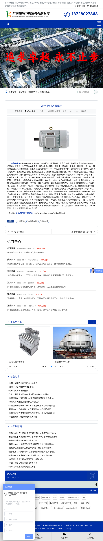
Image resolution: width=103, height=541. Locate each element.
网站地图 (81, 6)
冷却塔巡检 (46, 497)
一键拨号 (39, 537)
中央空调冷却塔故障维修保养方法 (23, 417)
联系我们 (94, 6)
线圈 (76, 503)
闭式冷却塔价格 (57, 508)
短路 (55, 497)
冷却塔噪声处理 (72, 508)
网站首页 (22, 92)
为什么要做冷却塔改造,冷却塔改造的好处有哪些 (29, 394)
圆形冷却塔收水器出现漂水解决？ (23, 383)
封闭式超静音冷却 (16, 361)
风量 (84, 497)
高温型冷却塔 (85, 508)
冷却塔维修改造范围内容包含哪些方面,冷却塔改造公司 (32, 413)
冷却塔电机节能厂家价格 (82, 232)
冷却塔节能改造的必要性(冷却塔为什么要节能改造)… (31, 455)
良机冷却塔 (54, 503)
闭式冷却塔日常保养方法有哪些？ (23, 463)
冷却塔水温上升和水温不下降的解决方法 (26, 459)
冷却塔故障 (44, 221)
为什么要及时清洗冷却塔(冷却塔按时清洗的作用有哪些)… (33, 451)
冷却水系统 (45, 508)
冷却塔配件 (33, 92)
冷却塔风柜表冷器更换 (18, 390)
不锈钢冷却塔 (42, 503)
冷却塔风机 (15, 163)
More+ (93, 490)
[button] (51, 366)
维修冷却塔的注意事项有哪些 (21, 387)
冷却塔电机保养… (18, 232)
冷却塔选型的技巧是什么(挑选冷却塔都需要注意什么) (31, 398)
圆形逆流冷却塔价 (62, 361)
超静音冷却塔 (66, 503)
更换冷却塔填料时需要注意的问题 (23, 440)
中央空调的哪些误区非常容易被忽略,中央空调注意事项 (32, 405)
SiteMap (67, 528)
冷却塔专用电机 (73, 497)
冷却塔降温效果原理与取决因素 (22, 466)
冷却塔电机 (44, 92)
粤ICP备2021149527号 (82, 525)
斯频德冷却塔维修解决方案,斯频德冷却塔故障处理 (30, 409)
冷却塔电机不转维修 (24, 213)
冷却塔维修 (28, 15)
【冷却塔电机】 (30, 111)
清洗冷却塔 (85, 503)
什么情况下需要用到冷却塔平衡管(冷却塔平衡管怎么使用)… (34, 437)
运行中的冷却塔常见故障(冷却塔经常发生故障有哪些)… (32, 444)
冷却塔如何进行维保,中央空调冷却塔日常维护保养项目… (32, 433)
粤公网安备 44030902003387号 (48, 528)
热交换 (62, 497)
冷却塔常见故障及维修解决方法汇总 (24, 402)
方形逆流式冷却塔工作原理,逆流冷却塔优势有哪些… (31, 448)
